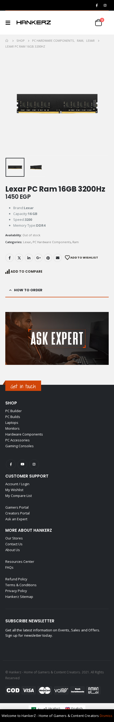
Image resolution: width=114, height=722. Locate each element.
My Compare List (18, 495)
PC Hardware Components (52, 242)
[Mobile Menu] (9, 22)
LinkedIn (29, 258)
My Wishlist (14, 489)
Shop (11, 403)
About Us (12, 549)
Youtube (22, 464)
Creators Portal (17, 513)
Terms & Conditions (21, 584)
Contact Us (14, 544)
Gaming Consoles (19, 446)
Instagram (34, 464)
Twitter (19, 258)
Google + (38, 258)
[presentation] (12, 104)
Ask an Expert (16, 519)
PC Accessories (17, 440)
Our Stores (14, 538)
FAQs (9, 567)
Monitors (12, 428)
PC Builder (13, 410)
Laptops (11, 422)
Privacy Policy (16, 590)
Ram (75, 242)
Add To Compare (26, 271)
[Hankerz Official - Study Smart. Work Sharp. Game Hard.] (34, 23)
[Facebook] (96, 5)
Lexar (27, 242)
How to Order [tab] (28, 290)
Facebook (9, 258)
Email (57, 258)
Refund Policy (16, 579)
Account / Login (17, 484)
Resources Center (19, 561)
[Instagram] (105, 5)
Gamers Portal (17, 507)
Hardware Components (24, 434)
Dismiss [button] (106, 715)
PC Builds (12, 416)
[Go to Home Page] (7, 41)
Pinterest (48, 258)
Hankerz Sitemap (19, 596)
